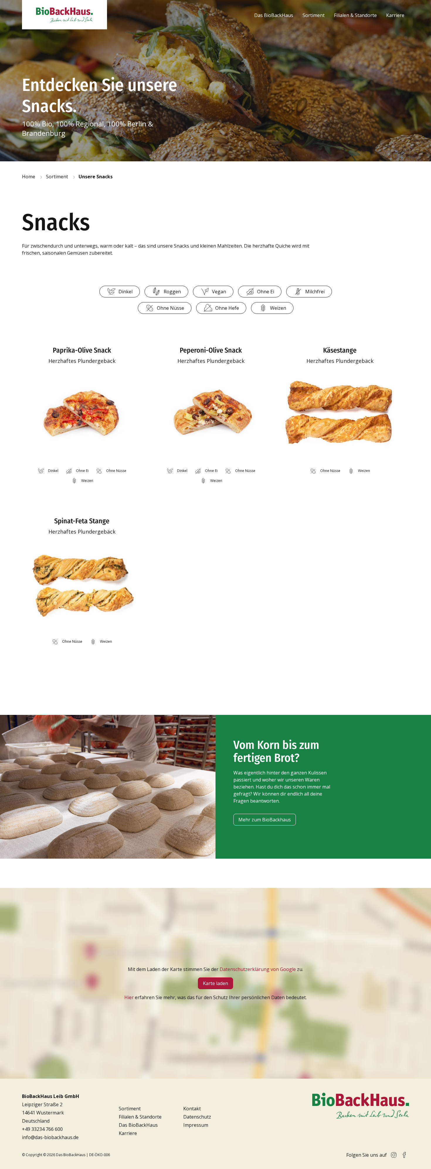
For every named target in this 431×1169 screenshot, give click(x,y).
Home (28, 176)
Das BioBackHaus (273, 15)
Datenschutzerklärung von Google (258, 969)
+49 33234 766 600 (42, 1129)
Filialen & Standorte (355, 15)
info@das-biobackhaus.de (50, 1137)
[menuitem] (274, 15)
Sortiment (314, 15)
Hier (129, 997)
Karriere (395, 15)
